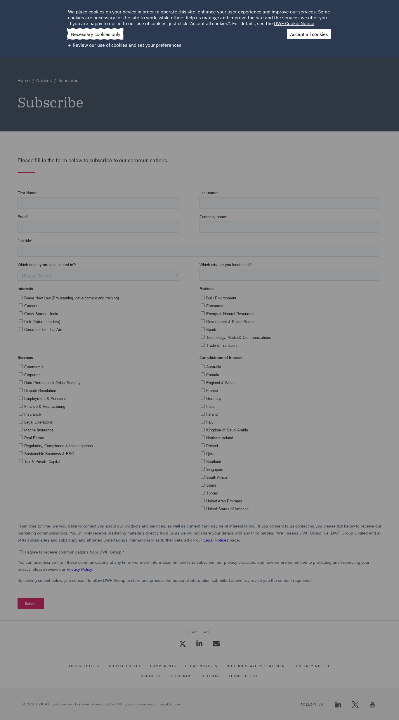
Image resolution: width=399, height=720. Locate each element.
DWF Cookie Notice (294, 23)
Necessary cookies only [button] (95, 34)
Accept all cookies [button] (309, 34)
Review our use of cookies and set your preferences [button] (127, 45)
